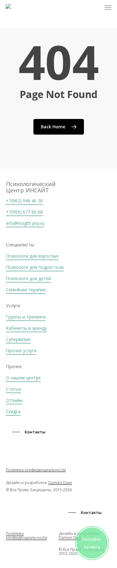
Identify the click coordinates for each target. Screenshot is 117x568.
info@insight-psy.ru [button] (25, 223)
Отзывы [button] (14, 400)
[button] (108, 7)
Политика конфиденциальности (36, 469)
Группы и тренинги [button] (26, 317)
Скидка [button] (13, 411)
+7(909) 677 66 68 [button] (24, 212)
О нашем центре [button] (23, 378)
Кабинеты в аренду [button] (26, 328)
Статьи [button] (13, 389)
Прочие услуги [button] (21, 350)
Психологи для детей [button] (28, 278)
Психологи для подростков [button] (35, 267)
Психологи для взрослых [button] (32, 256)
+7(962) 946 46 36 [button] (24, 201)
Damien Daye (60, 482)
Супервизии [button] (18, 339)
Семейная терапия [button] (26, 290)
